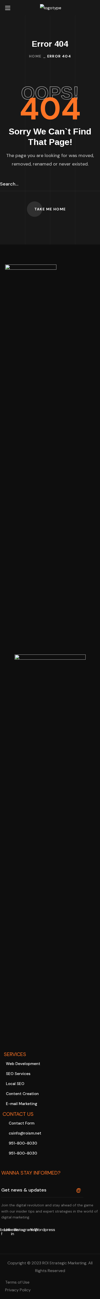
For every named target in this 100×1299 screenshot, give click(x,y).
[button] (93, 8)
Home (35, 56)
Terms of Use (17, 1282)
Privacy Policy (18, 1290)
